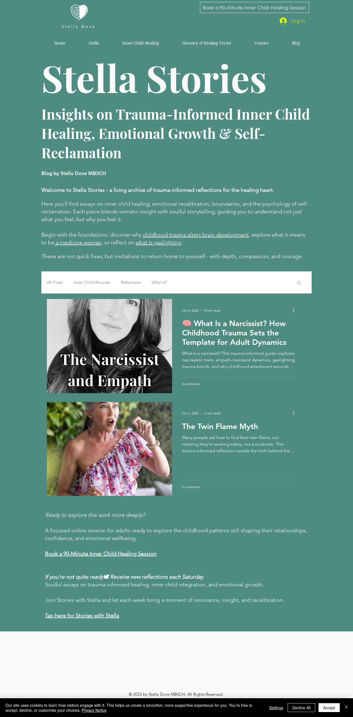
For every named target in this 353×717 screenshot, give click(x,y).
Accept (329, 707)
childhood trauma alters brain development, (196, 234)
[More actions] (295, 310)
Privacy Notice (94, 710)
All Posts (55, 282)
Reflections (131, 282)
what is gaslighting (158, 242)
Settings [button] (276, 707)
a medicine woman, (78, 242)
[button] (299, 283)
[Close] (346, 708)
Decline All (301, 707)
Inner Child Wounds (92, 282)
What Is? (159, 282)
